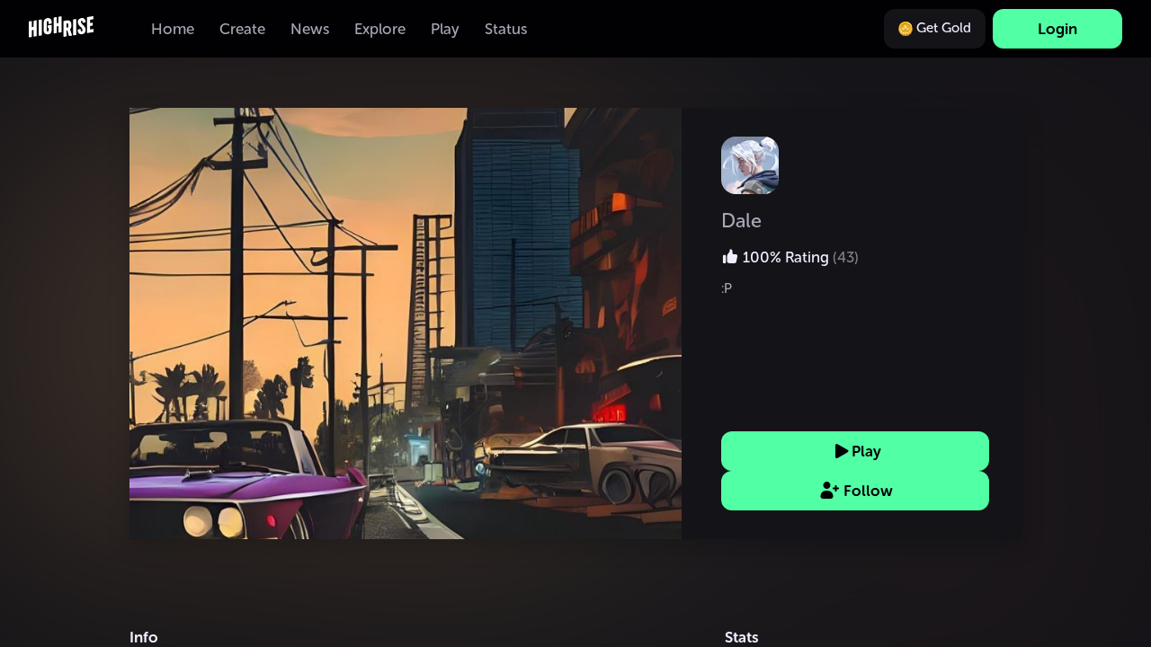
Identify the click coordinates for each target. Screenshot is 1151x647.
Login (1057, 29)
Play (866, 451)
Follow (868, 491)
